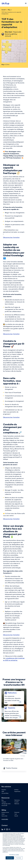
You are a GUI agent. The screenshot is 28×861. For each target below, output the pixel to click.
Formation (4, 789)
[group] (14, 755)
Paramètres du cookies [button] (14, 854)
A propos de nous (5, 812)
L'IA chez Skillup (5, 793)
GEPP (3, 791)
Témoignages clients (6, 803)
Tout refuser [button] (18, 858)
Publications (17, 800)
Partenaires (16, 812)
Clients (3, 814)
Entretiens (16, 789)
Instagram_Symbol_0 (7, 829)
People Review (17, 791)
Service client (4, 816)
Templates (4, 801)
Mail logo (9, 829)
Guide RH (16, 801)
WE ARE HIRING (5, 819)
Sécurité (16, 816)
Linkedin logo (2, 829)
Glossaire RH (4, 805)
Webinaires (16, 803)
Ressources (5, 798)
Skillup (4, 810)
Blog (2, 800)
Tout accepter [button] (10, 858)
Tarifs (15, 814)
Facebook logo (4, 829)
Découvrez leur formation (11, 237)
